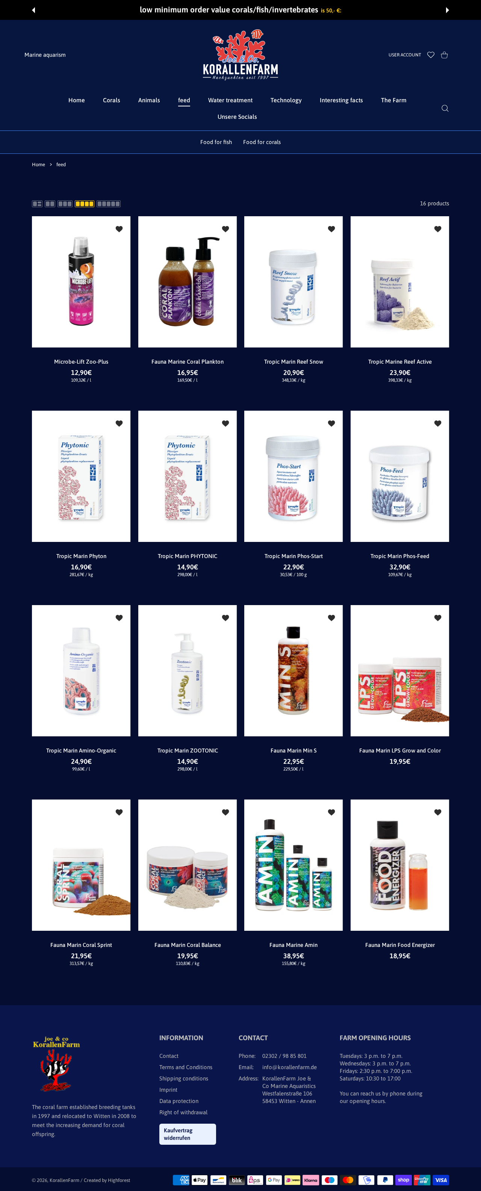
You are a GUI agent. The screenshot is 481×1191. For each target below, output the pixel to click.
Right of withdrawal (183, 1112)
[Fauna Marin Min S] (293, 670)
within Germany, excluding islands (356, 10)
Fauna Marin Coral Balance (187, 945)
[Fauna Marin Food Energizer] (400, 865)
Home (38, 164)
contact (168, 1056)
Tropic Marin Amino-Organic (81, 750)
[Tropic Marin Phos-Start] (293, 476)
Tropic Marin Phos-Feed (400, 556)
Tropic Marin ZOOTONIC (187, 750)
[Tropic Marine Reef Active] (400, 281)
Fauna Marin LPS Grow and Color (399, 750)
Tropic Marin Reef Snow (293, 361)
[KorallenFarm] (240, 54)
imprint (168, 1089)
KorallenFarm (65, 1180)
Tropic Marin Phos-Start (294, 556)
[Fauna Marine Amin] (293, 865)
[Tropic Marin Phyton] (81, 476)
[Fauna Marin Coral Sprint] (81, 865)
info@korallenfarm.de (289, 1067)
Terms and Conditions (185, 1067)
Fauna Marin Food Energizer (399, 945)
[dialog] (445, 108)
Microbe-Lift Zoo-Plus (81, 361)
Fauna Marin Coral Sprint (81, 945)
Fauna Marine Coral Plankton (187, 361)
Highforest (119, 1180)
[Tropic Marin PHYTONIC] (187, 476)
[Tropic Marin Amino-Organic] (81, 670)
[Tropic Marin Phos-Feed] (400, 476)
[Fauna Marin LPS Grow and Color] (400, 670)
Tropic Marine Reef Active (399, 361)
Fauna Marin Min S (294, 750)
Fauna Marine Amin (293, 945)
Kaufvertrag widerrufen (178, 1134)
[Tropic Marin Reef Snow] (293, 281)
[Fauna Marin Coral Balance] (187, 865)
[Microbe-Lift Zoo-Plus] (81, 281)
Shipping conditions (183, 1078)
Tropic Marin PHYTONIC (187, 556)
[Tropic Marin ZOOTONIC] (187, 670)
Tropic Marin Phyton (81, 556)
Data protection (178, 1101)
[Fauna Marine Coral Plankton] (187, 281)
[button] (33, 10)
